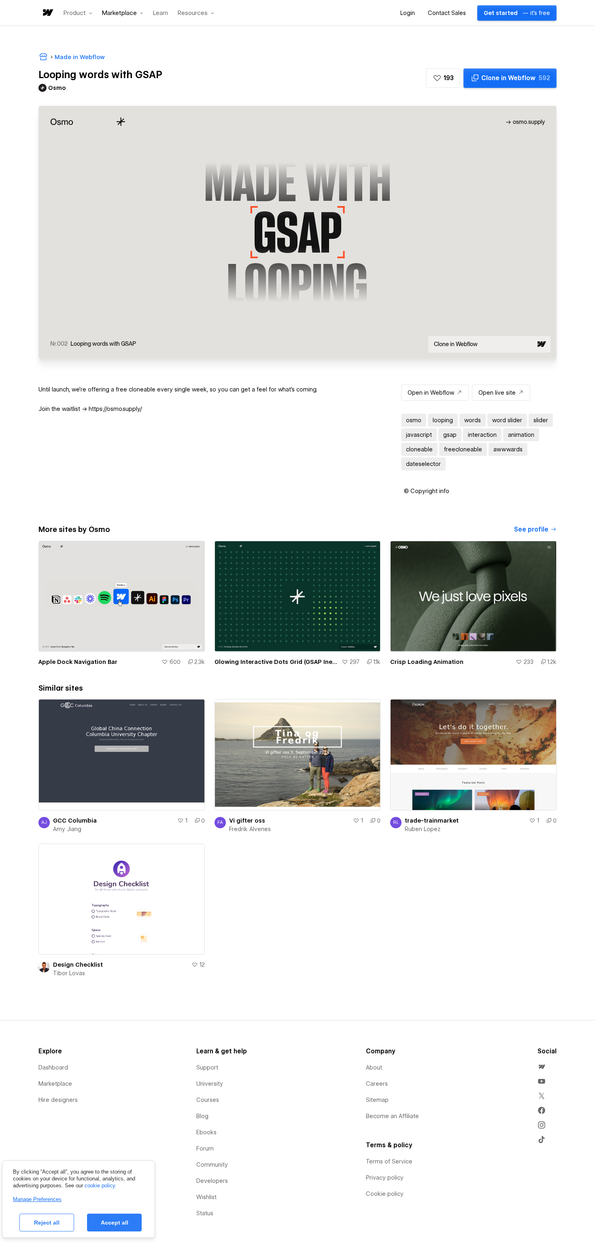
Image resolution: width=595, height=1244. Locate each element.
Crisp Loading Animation (426, 662)
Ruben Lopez (422, 829)
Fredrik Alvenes (250, 829)
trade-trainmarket (432, 820)
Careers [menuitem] (377, 1083)
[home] (47, 13)
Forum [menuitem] (205, 1148)
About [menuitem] (374, 1067)
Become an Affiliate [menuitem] (392, 1116)
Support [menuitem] (207, 1067)
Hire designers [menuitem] (58, 1100)
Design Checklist (78, 964)
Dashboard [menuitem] (53, 1067)
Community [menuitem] (212, 1164)
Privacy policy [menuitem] (385, 1177)
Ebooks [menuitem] (206, 1132)
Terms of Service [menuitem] (389, 1161)
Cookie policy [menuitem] (385, 1194)
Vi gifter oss (247, 820)
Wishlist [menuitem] (206, 1197)
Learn (160, 13)
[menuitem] (542, 1067)
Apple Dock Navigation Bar (77, 662)
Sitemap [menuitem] (377, 1100)
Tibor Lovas (69, 973)
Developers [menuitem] (212, 1181)
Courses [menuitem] (207, 1100)
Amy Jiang (67, 829)
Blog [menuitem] (202, 1116)
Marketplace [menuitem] (55, 1083)
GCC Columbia (75, 820)
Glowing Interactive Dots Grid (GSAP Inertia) (277, 662)
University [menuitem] (209, 1083)
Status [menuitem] (204, 1213)
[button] (78, 13)
